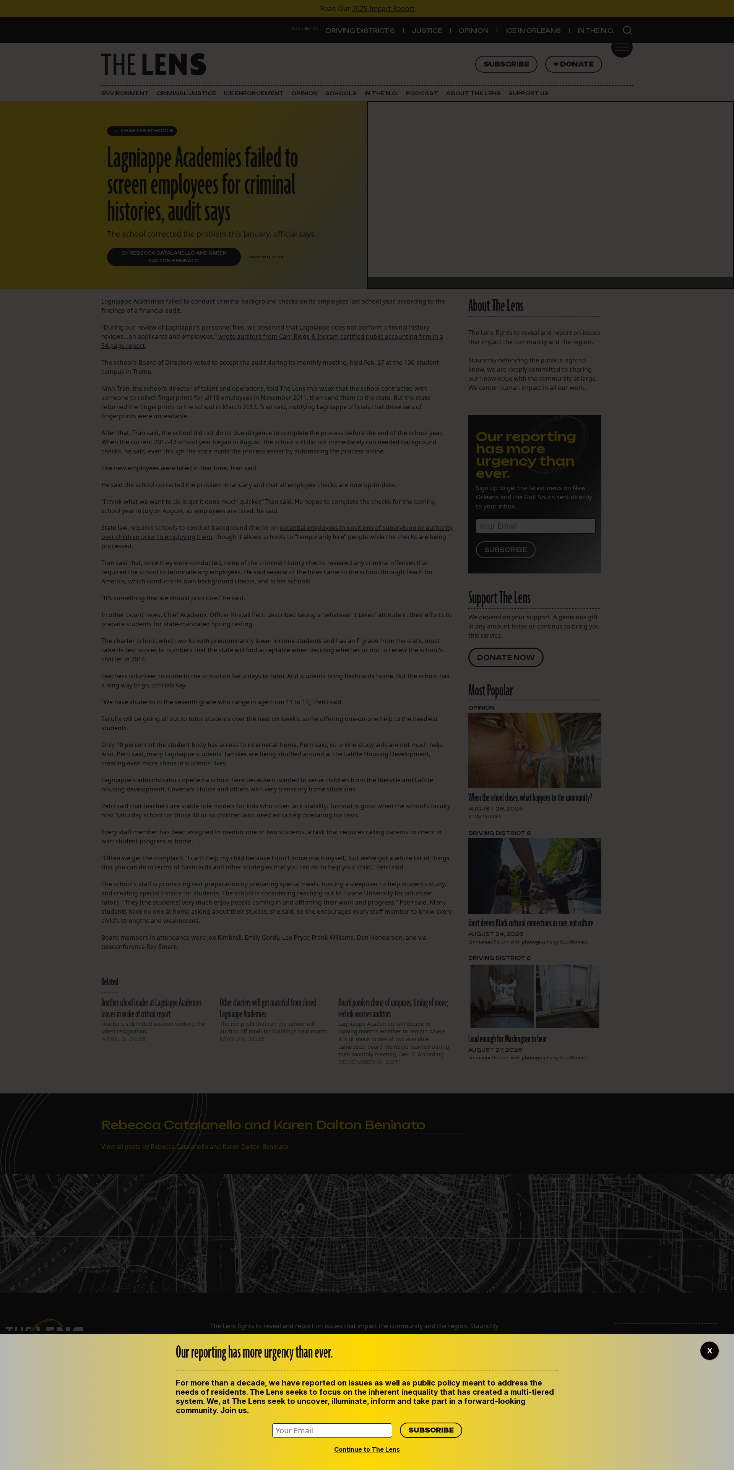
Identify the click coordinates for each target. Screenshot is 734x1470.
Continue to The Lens (367, 1449)
